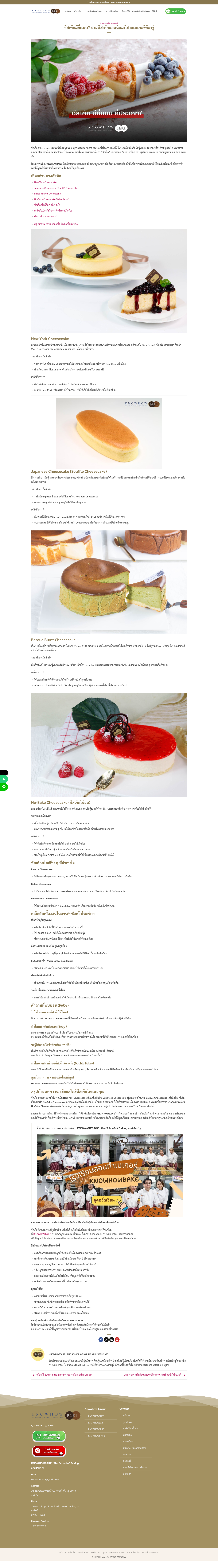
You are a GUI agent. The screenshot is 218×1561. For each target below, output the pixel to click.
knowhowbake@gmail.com (45, 1479)
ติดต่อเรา (127, 1473)
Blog (154, 11)
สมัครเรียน (127, 1435)
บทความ (127, 1454)
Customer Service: (40, 1521)
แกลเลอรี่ (127, 1460)
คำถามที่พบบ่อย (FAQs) (45, 216)
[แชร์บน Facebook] (100, 1339)
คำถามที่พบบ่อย (133, 1552)
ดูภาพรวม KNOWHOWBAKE (114, 1552)
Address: (35, 1485)
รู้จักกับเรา (127, 1422)
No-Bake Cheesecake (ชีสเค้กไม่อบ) (51, 199)
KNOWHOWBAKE (42, 1234)
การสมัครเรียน (112, 11)
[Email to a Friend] (111, 1339)
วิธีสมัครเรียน (95, 1552)
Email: (34, 1474)
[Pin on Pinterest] (117, 1339)
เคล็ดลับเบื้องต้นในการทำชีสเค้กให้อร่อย (53, 210)
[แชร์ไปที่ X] (106, 1339)
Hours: (34, 1501)
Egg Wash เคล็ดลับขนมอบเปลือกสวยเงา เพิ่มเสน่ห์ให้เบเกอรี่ (153, 1374)
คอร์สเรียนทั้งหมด (94, 11)
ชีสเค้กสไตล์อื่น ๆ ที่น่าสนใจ (47, 204)
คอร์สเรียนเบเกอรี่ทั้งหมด (78, 1552)
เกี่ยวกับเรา (78, 11)
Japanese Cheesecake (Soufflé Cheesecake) (56, 187)
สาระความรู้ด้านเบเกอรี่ (109, 23)
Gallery (126, 11)
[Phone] (4, 779)
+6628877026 (38, 1526)
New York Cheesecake (45, 182)
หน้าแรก (68, 11)
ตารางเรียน (128, 1441)
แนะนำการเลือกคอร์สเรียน (134, 1448)
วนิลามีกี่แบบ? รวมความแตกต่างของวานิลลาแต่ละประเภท (64, 1374)
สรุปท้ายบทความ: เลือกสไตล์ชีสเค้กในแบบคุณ (56, 224)
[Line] (4, 787)
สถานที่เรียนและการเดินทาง (135, 1467)
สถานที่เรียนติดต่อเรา (141, 11)
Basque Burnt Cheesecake (47, 193)
